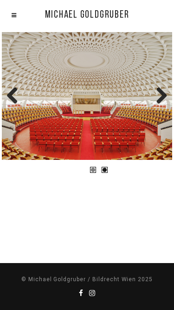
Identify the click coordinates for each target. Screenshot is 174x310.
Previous (15, 96)
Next (158, 96)
